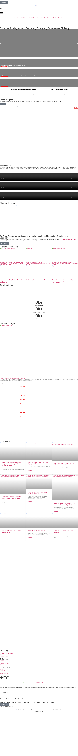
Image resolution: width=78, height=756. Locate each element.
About (54, 17)
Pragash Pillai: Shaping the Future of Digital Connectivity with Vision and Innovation (16, 85)
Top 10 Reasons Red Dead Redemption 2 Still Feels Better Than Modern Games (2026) (41, 406)
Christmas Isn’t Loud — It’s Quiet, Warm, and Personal (37, 492)
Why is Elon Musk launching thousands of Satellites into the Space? (23, 89)
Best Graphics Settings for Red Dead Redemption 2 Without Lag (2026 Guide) (39, 385)
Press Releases (61, 17)
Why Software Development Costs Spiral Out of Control (64, 464)
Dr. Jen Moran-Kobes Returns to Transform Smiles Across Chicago (48, 436)
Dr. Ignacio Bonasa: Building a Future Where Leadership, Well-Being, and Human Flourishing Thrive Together (21, 75)
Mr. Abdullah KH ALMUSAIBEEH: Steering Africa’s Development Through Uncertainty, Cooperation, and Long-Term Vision (12, 263)
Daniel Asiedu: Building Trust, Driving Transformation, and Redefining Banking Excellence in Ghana (38, 263)
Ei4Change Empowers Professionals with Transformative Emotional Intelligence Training (67, 436)
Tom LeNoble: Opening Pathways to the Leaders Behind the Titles (13, 65)
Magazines (16, 17)
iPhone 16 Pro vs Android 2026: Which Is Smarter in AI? (34, 415)
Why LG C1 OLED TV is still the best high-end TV (59, 89)
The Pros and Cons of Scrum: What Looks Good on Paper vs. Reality (12, 497)
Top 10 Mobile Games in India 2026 (28, 393)
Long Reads (42, 17)
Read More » (30, 470)
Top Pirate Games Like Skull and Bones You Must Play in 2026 (35, 402)
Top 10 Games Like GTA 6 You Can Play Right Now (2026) (34, 411)
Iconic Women (23, 17)
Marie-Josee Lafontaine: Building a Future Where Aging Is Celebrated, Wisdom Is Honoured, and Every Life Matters (12, 281)
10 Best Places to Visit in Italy (36, 530)
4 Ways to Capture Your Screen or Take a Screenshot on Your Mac (63, 94)
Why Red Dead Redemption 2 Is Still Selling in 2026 (8, 435)
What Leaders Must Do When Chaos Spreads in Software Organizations (64, 504)
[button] (0, 43)
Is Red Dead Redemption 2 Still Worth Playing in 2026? (33, 398)
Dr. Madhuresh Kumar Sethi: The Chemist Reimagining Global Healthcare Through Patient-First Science (65, 263)
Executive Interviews (33, 17)
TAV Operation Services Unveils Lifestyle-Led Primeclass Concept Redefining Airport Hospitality (29, 436)
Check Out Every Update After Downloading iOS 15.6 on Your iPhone (23, 94)
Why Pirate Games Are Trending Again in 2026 (31, 389)
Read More (22, 386)
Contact (49, 17)
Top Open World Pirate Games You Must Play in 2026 (13, 378)
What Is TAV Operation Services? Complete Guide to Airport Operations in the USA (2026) (13, 464)
